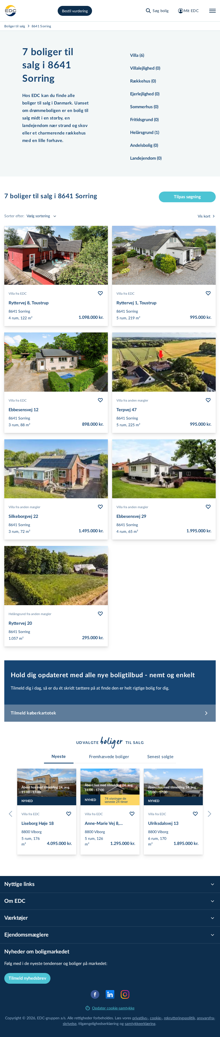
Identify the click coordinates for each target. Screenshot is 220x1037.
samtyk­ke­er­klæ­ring (140, 1023)
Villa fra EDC (18, 293)
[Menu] (212, 10)
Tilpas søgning (187, 197)
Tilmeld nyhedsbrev (27, 978)
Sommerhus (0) (144, 107)
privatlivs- (140, 1018)
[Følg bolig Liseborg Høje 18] (68, 814)
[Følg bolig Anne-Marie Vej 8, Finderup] (132, 814)
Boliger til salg (14, 26)
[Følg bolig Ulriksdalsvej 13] (195, 814)
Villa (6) (137, 55)
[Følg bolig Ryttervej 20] (100, 614)
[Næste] (208, 814)
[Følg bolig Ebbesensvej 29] (208, 507)
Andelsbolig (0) (144, 145)
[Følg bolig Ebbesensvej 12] (100, 400)
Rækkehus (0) (143, 81)
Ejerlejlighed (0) (144, 94)
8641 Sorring (41, 26)
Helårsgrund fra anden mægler (30, 614)
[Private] (10, 10)
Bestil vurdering (75, 11)
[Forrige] (12, 814)
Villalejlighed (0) (145, 68)
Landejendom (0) (146, 158)
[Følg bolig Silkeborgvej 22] (100, 507)
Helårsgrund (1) (144, 132)
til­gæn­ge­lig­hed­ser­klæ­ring (98, 1023)
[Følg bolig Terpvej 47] (208, 400)
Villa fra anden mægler (132, 400)
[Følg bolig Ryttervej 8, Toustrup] (100, 293)
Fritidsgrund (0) (144, 120)
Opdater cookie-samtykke (113, 1008)
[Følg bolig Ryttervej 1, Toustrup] (208, 293)
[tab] (59, 756)
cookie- (156, 1018)
